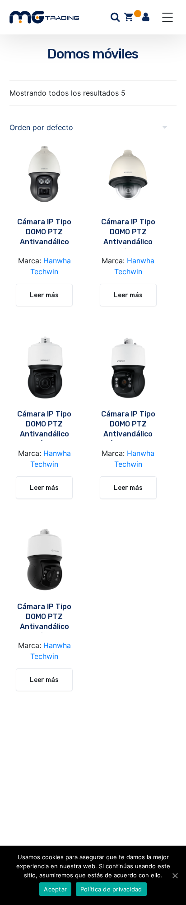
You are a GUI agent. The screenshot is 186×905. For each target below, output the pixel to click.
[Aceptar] (174, 875)
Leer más (44, 295)
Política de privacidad (111, 889)
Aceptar (55, 889)
